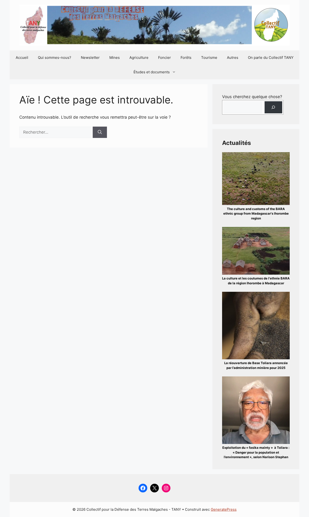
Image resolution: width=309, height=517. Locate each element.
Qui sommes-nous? (54, 57)
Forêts (186, 57)
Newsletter (90, 57)
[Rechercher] (100, 132)
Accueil (22, 57)
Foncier (164, 57)
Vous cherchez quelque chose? (252, 96)
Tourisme (209, 57)
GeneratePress (224, 509)
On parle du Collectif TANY (271, 57)
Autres (232, 57)
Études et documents (151, 72)
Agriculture (138, 57)
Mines (114, 57)
